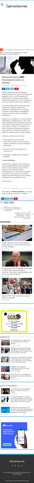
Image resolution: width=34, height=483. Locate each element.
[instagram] (21, 465)
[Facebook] (12, 465)
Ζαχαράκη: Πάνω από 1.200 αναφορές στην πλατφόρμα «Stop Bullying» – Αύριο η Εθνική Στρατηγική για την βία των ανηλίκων (22, 215)
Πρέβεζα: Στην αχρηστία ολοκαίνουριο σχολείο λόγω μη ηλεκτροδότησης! (20, 368)
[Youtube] (18, 465)
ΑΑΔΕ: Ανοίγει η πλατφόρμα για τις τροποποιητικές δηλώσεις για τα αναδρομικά (12, 208)
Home (3, 52)
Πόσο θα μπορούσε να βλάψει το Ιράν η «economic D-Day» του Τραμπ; (21, 390)
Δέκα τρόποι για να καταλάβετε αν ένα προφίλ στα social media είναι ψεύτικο (21, 376)
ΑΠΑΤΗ (11, 202)
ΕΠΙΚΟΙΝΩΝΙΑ (17, 474)
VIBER (6, 202)
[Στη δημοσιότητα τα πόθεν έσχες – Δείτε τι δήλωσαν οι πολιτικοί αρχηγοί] (5, 342)
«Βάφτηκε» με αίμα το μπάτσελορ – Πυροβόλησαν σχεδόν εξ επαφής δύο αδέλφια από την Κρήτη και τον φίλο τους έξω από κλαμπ (21, 350)
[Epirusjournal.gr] (17, 5)
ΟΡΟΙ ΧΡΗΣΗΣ (8, 472)
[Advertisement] (17, 29)
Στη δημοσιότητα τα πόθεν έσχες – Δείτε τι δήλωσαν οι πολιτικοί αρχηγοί (21, 341)
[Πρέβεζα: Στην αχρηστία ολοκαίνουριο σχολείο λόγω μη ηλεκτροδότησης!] (5, 369)
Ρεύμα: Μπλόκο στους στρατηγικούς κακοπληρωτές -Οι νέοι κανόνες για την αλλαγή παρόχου (16, 245)
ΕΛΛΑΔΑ (9, 52)
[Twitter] (15, 465)
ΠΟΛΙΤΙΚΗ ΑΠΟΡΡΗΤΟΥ (22, 472)
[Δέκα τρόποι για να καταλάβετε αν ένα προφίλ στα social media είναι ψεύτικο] (5, 377)
